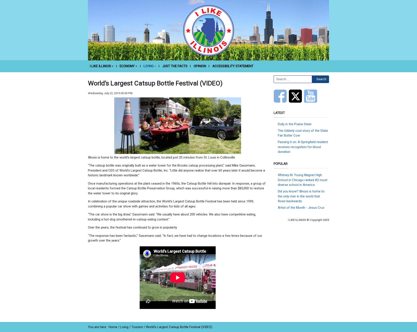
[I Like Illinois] (208, 30)
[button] (101, 66)
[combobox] (293, 79)
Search (321, 79)
